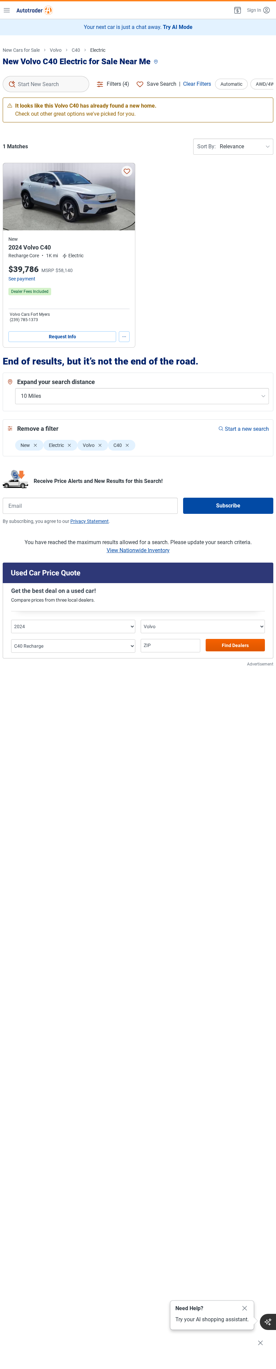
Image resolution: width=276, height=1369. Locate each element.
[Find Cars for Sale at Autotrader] (34, 10)
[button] (237, 10)
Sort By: (206, 146)
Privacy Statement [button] (89, 521)
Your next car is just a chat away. (138, 27)
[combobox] (46, 84)
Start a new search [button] (247, 429)
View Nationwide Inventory (138, 550)
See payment (21, 278)
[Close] (245, 1308)
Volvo (56, 50)
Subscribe (228, 505)
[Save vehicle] (127, 171)
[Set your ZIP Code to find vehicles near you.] (156, 62)
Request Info (62, 336)
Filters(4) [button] (118, 84)
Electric (97, 50)
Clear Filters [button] (197, 84)
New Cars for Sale (21, 50)
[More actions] (124, 336)
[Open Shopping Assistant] (268, 1322)
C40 (76, 50)
